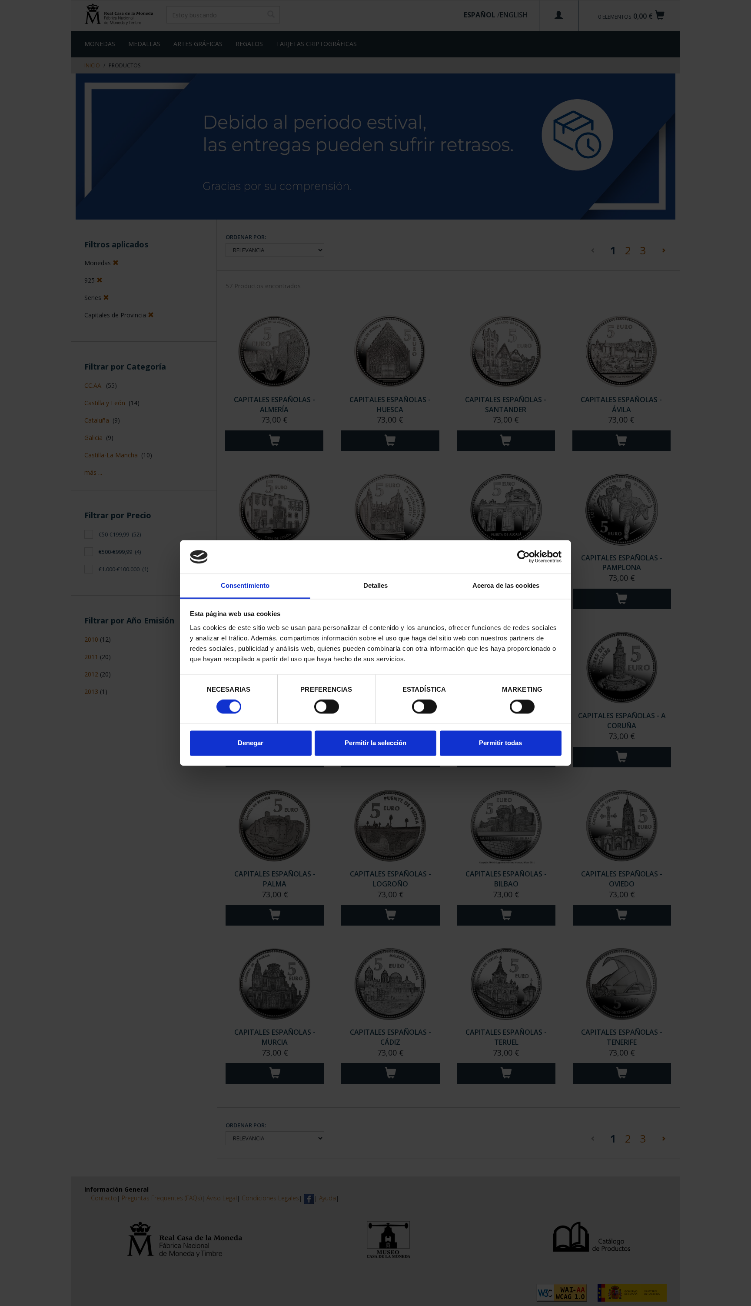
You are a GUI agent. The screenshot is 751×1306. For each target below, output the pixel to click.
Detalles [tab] (375, 585)
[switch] (326, 707)
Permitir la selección (375, 742)
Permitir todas (500, 742)
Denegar (250, 742)
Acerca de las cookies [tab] (505, 585)
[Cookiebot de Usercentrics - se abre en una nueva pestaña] (523, 556)
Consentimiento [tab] (245, 585)
